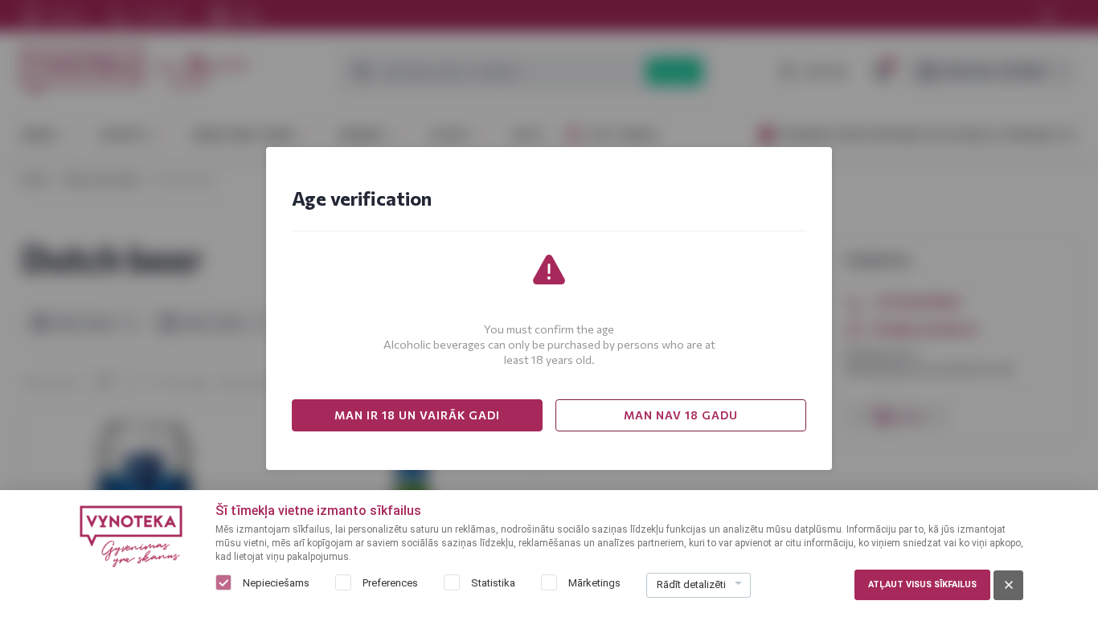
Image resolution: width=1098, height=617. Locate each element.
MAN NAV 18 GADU (681, 415)
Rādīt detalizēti (691, 584)
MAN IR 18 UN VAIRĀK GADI (417, 415)
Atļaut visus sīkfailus (922, 584)
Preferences (390, 583)
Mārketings (594, 583)
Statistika (493, 583)
